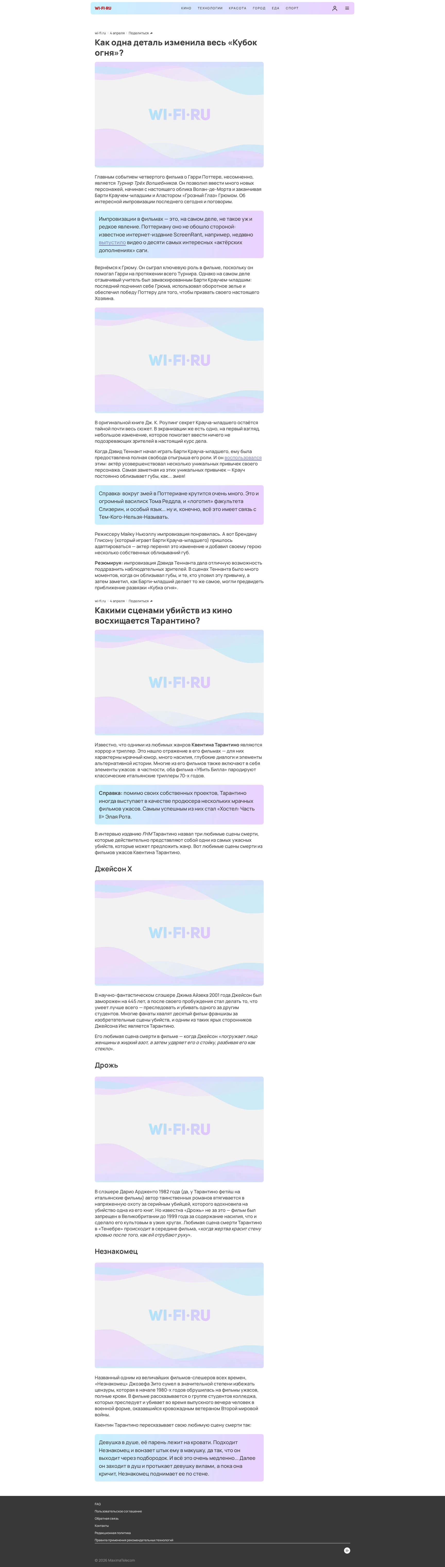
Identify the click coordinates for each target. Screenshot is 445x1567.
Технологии (210, 8)
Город (259, 8)
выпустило (112, 242)
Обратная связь (107, 1519)
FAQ (98, 1504)
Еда (276, 8)
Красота (238, 8)
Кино (186, 8)
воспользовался (243, 457)
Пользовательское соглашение (118, 1511)
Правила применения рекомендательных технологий (134, 1540)
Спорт (292, 8)
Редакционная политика (113, 1533)
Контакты (102, 1526)
